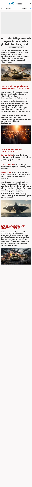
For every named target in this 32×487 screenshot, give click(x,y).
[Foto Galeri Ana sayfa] (1, 8)
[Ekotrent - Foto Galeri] (16, 3)
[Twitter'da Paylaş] (30, 8)
